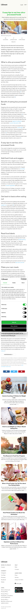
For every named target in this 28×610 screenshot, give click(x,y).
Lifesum (3, 351)
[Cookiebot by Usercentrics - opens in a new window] (21, 279)
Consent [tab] (5, 282)
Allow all (14, 322)
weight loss (3, 205)
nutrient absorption (14, 123)
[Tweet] (14, 371)
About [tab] (23, 282)
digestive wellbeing (17, 121)
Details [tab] (14, 282)
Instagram (3, 573)
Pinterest (3, 577)
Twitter (2, 582)
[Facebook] (6, 371)
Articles (16, 577)
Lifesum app (13, 39)
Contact (17, 569)
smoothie (22, 169)
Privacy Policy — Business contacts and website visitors (6, 601)
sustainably (20, 127)
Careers (3, 567)
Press (16, 575)
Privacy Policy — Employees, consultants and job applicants (7, 595)
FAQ (16, 567)
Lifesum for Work (19, 579)
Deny (14, 329)
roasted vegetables (10, 185)
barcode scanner (20, 262)
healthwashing (22, 239)
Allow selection (14, 326)
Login (21, 5)
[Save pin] (21, 371)
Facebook (3, 579)
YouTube (3, 575)
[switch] (25, 309)
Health (13, 42)
